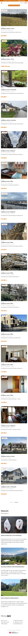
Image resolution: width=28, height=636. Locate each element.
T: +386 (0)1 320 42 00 (18, 620)
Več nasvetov (4, 513)
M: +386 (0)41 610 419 (18, 622)
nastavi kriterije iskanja (14, 5)
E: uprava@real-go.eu (17, 623)
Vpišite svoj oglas (21, 0)
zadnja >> (17, 502)
